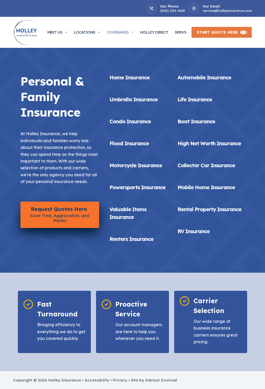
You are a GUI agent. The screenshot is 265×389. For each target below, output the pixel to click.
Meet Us (54, 32)
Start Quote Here (217, 32)
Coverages (118, 32)
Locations (84, 32)
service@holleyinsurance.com (227, 11)
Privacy (120, 380)
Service (182, 32)
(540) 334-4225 (172, 11)
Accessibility (97, 380)
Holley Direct (154, 32)
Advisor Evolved (161, 380)
